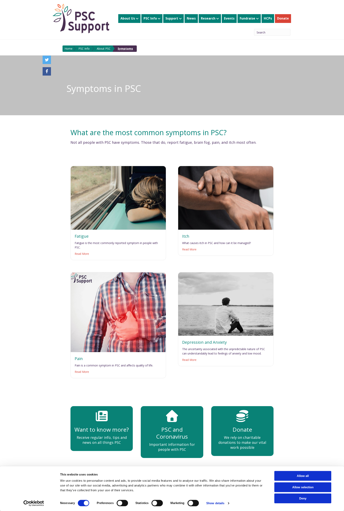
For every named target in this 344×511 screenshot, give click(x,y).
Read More (82, 254)
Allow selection (303, 487)
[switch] (122, 503)
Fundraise (247, 18)
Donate (283, 18)
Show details (215, 503)
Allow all (303, 476)
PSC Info (150, 18)
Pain (79, 358)
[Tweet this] (47, 60)
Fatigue (82, 236)
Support (171, 18)
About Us (127, 18)
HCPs (268, 18)
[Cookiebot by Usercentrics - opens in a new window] (33, 503)
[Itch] (225, 197)
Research (208, 18)
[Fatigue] (118, 197)
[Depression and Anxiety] (225, 303)
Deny (302, 498)
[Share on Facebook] (47, 71)
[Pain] (118, 311)
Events (229, 18)
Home (68, 48)
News (191, 18)
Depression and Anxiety (204, 342)
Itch (185, 236)
